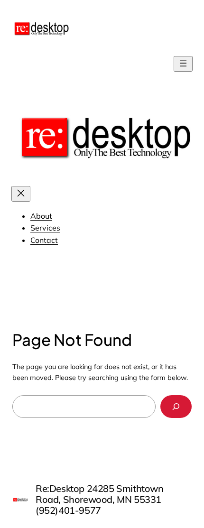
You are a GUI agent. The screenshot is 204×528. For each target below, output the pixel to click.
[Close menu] (20, 194)
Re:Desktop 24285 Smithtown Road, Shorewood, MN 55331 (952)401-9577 (100, 499)
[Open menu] (183, 64)
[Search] (176, 406)
